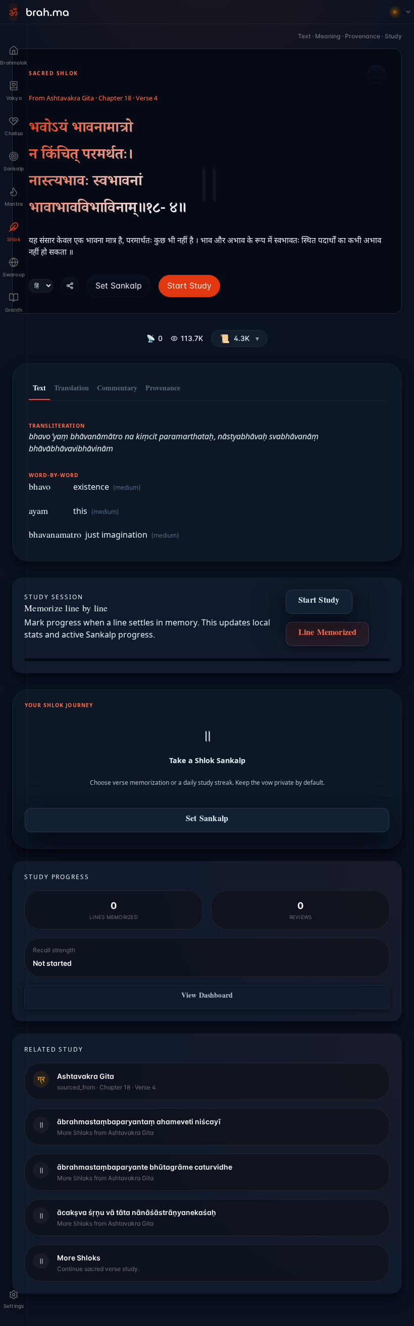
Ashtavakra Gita (70, 99)
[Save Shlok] (376, 74)
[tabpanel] (207, 476)
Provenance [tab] (162, 389)
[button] (239, 338)
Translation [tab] (71, 389)
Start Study (189, 285)
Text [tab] (39, 389)
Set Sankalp (118, 285)
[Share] (70, 286)
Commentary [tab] (117, 389)
